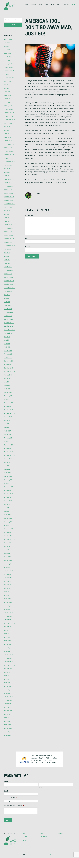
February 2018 (8, 396)
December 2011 (9, 655)
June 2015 (7, 508)
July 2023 (7, 169)
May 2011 (7, 679)
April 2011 (7, 683)
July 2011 (7, 672)
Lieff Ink (11, 6)
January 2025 (8, 106)
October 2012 (8, 620)
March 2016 (8, 476)
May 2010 (7, 721)
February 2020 (8, 312)
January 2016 (8, 483)
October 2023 (8, 158)
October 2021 (8, 242)
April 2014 (7, 557)
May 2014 (7, 553)
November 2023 (9, 155)
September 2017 (9, 413)
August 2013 (8, 585)
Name (27, 238)
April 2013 (7, 599)
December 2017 (9, 403)
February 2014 (8, 564)
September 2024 (9, 120)
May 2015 (7, 511)
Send (7, 820)
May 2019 (7, 343)
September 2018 (9, 371)
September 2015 (9, 497)
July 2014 (7, 546)
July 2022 (7, 211)
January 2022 (8, 232)
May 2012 (7, 637)
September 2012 (9, 623)
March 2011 (8, 686)
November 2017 (9, 406)
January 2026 (8, 64)
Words (24, 840)
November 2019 (9, 322)
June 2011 (7, 676)
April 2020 (7, 305)
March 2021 (8, 267)
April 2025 (7, 95)
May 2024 (7, 134)
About (24, 833)
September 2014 (9, 539)
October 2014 (8, 536)
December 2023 (9, 151)
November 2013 (9, 574)
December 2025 (9, 67)
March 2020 (8, 308)
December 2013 (9, 571)
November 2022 (9, 197)
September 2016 (9, 455)
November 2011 (9, 658)
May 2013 (7, 595)
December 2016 (9, 445)
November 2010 (9, 700)
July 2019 (7, 336)
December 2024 (9, 109)
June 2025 (7, 88)
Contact (60, 833)
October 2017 (8, 410)
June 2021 (7, 256)
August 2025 (8, 81)
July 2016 (7, 462)
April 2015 (7, 515)
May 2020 (7, 301)
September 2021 (9, 246)
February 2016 (8, 480)
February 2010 (8, 732)
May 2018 (7, 385)
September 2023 (9, 162)
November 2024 (9, 113)
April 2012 (7, 641)
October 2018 (8, 368)
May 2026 (7, 50)
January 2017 (8, 441)
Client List (43, 837)
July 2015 (7, 504)
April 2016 (7, 473)
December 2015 (9, 487)
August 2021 (8, 249)
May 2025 (7, 92)
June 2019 (7, 340)
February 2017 (8, 438)
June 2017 (7, 424)
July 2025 (7, 85)
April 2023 (7, 179)
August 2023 (8, 165)
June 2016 (7, 466)
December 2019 (9, 319)
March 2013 (8, 602)
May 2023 (7, 176)
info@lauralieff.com (53, 854)
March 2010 (8, 728)
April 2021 (7, 263)
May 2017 (7, 427)
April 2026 (7, 53)
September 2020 (9, 287)
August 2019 (8, 333)
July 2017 (7, 420)
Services (24, 837)
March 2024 (8, 141)
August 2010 (8, 711)
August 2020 (8, 291)
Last (40, 787)
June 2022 (7, 214)
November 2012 (9, 616)
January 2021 (8, 274)
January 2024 (8, 148)
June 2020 (7, 298)
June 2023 (7, 172)
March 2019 (8, 350)
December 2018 (9, 361)
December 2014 (9, 529)
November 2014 (9, 532)
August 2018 (8, 375)
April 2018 (7, 389)
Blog (41, 833)
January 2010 (8, 735)
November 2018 (9, 364)
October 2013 (8, 578)
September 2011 (9, 665)
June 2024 (7, 130)
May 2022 (7, 218)
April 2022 (7, 221)
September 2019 (9, 329)
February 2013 (8, 606)
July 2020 (7, 294)
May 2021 (7, 260)
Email (27, 247)
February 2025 (8, 102)
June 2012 (7, 634)
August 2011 (8, 669)
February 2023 (8, 186)
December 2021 (9, 235)
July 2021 (7, 253)
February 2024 (8, 144)
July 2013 (7, 588)
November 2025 (9, 71)
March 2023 (8, 183)
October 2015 (8, 494)
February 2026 (8, 60)
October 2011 (8, 662)
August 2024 (8, 123)
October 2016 (8, 452)
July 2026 (7, 43)
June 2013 (7, 592)
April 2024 (7, 137)
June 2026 (7, 46)
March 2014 (8, 560)
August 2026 (8, 39)
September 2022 (9, 204)
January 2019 (8, 357)
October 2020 (8, 284)
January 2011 (8, 693)
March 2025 (8, 99)
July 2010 (7, 714)
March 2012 (8, 644)
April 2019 (7, 347)
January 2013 (8, 609)
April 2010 (7, 725)
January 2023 (8, 190)
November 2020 (9, 280)
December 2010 (9, 697)
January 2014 (8, 567)
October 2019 (8, 326)
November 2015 (9, 490)
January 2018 (8, 399)
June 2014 (7, 550)
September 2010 (9, 707)
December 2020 (9, 277)
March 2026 (8, 57)
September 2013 (9, 581)
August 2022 (8, 207)
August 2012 (8, 627)
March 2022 (8, 225)
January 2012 (8, 651)
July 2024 (7, 127)
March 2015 (8, 518)
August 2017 (8, 417)
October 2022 (8, 200)
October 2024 (8, 116)
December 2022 (9, 193)
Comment (29, 215)
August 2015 (8, 501)
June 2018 (7, 382)
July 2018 (7, 378)
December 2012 (9, 613)
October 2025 (8, 74)
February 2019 (8, 354)
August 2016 (8, 459)
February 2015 (8, 522)
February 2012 (8, 648)
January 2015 (8, 525)
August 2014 (8, 543)
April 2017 (7, 431)
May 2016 (7, 469)
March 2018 (8, 392)
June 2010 (7, 718)
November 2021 (9, 239)
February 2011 (8, 690)
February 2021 (8, 270)
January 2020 (8, 315)
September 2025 (9, 78)
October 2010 (8, 704)
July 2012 (7, 630)
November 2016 (9, 448)
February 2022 (8, 228)
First (5, 787)
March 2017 (8, 434)
